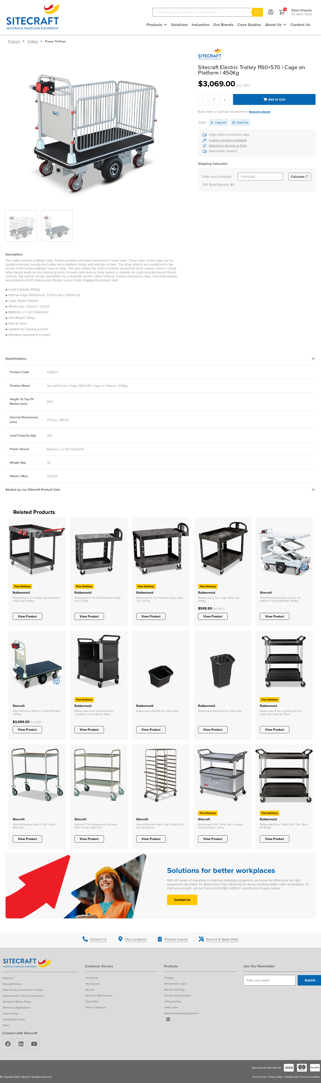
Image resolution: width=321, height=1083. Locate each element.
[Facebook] (7, 1043)
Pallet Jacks (171, 1007)
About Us (8, 978)
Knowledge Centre (14, 1019)
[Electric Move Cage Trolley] (93, 124)
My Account (92, 984)
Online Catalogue (95, 1007)
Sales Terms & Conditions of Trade (23, 990)
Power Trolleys (55, 41)
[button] (157, 24)
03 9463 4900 (301, 14)
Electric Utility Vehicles (177, 995)
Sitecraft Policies (12, 984)
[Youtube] (34, 1043)
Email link (242, 122)
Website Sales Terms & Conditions (23, 996)
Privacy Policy (275, 1077)
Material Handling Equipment (181, 1013)
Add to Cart (276, 99)
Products (14, 41)
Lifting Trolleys (172, 1001)
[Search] (257, 12)
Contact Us (91, 978)
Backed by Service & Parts (228, 145)
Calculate (298, 176)
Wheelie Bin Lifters (175, 984)
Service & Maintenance (98, 995)
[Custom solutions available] (204, 140)
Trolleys (32, 41)
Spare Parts (92, 1001)
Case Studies (10, 1013)
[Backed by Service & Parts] (204, 146)
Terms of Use (259, 1077)
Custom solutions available (228, 140)
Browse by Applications (17, 1007)
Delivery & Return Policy (17, 1001)
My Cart (89, 989)
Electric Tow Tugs (174, 989)
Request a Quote (259, 112)
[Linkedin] (21, 1043)
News (6, 1025)
